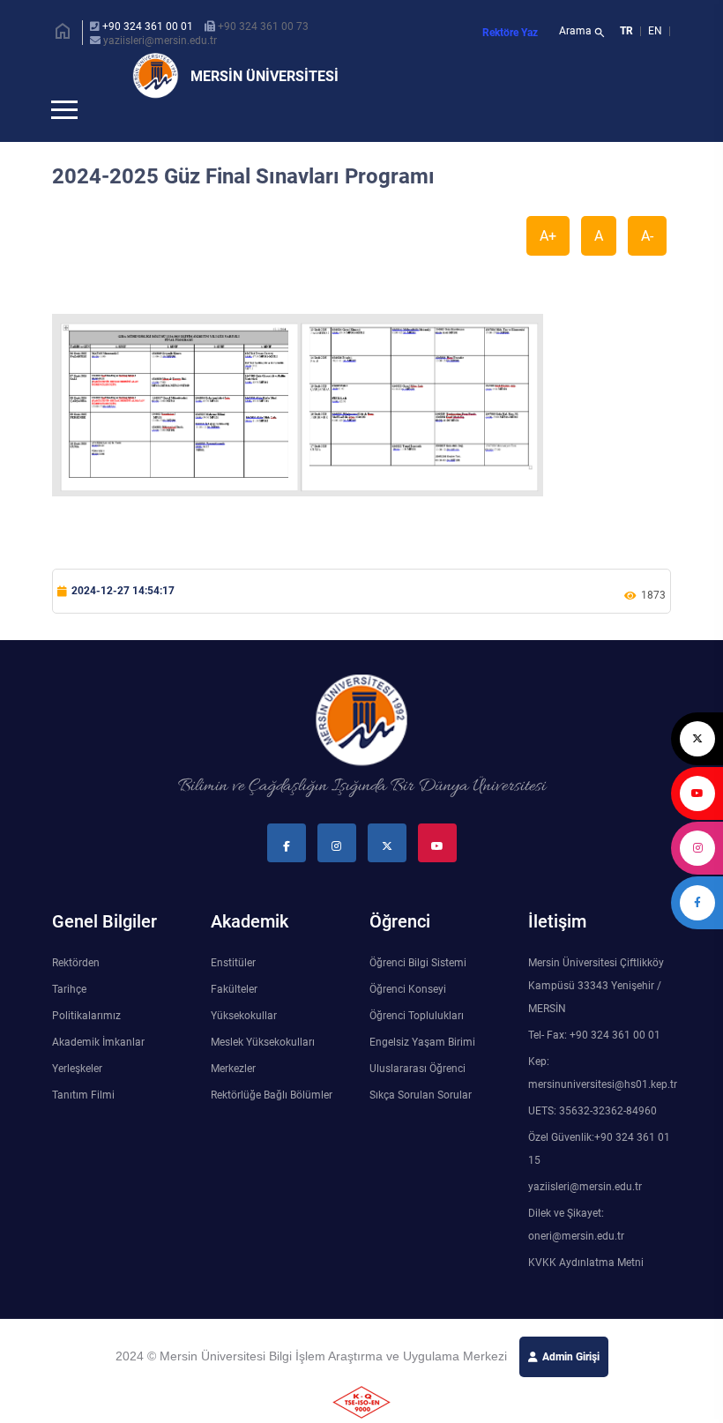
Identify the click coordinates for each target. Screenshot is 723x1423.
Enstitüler (233, 992)
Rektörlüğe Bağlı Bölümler (271, 1124)
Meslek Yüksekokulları (263, 1071)
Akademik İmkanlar (98, 1071)
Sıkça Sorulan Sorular (420, 1124)
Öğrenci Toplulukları (416, 1045)
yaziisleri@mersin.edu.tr (160, 40)
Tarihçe (69, 1018)
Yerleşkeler (77, 1097)
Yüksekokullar (244, 1045)
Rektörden (76, 992)
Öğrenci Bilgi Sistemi (417, 992)
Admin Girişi (571, 1386)
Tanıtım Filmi (83, 1124)
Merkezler (233, 1097)
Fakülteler (234, 1018)
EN (656, 31)
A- (647, 265)
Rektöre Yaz (510, 32)
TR (626, 31)
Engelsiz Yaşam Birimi (422, 1071)
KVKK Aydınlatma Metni (586, 1291)
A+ (548, 265)
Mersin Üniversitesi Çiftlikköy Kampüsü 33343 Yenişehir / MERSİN (596, 1015)
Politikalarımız (86, 1045)
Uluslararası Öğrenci (417, 1097)
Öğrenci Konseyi (407, 1018)
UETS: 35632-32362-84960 (592, 1140)
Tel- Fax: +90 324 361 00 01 (594, 1064)
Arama (582, 33)
